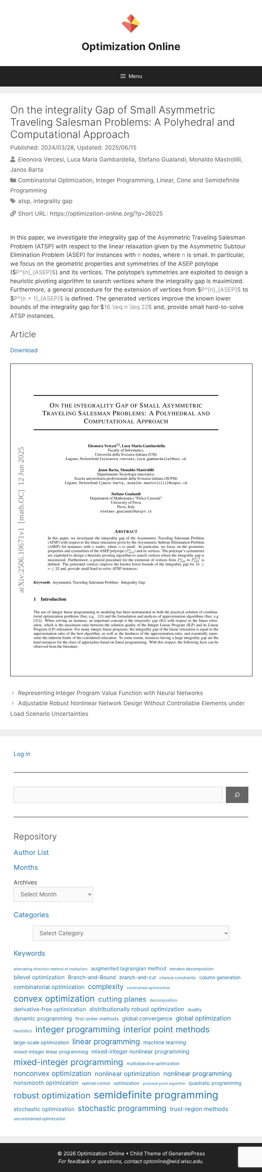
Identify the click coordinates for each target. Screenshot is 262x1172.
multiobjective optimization (153, 1063)
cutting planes (122, 999)
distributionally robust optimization (136, 1009)
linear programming (106, 1041)
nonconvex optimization (52, 1073)
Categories (31, 915)
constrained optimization (148, 988)
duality (195, 1009)
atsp (24, 201)
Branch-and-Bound (92, 977)
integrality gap (52, 201)
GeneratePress (187, 1153)
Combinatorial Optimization (55, 180)
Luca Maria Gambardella (101, 159)
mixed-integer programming (68, 1062)
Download (24, 350)
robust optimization (52, 1095)
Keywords (29, 953)
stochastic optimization (44, 1109)
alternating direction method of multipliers (51, 969)
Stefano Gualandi (162, 159)
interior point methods (166, 1029)
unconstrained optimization (40, 1118)
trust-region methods (199, 1109)
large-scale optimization (41, 1042)
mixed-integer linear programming (51, 1051)
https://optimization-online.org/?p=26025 (106, 213)
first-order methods (97, 1018)
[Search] (237, 795)
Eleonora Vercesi (41, 159)
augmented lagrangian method (128, 968)
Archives (25, 882)
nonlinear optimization (127, 1073)
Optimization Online (131, 46)
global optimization (203, 1018)
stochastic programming (122, 1108)
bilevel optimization (39, 977)
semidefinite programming (156, 1095)
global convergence (147, 1018)
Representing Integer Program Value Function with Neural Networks (110, 693)
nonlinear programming (197, 1073)
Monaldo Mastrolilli (215, 159)
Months (26, 867)
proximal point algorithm (164, 1083)
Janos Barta (26, 169)
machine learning (164, 1042)
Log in (22, 754)
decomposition (163, 1000)
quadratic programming (215, 1083)
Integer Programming (124, 180)
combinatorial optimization (49, 987)
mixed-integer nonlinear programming (140, 1051)
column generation (220, 977)
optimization (127, 1083)
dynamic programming (43, 1018)
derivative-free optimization (50, 1009)
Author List (31, 852)
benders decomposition (192, 969)
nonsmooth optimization (46, 1082)
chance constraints (177, 977)
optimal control (96, 1083)
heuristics (23, 1031)
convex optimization (54, 998)
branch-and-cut (137, 977)
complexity (105, 986)
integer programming (77, 1029)
